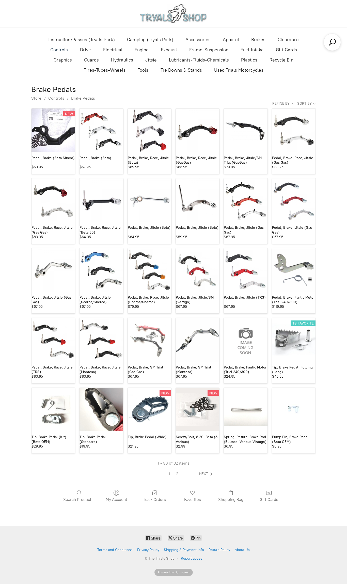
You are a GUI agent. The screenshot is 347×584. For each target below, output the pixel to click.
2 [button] (177, 473)
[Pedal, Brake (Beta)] (101, 130)
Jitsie (151, 60)
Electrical (112, 50)
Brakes (258, 39)
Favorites (192, 499)
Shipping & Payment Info (184, 550)
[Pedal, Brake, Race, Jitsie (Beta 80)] (101, 200)
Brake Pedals (83, 98)
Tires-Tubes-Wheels (104, 70)
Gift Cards (286, 50)
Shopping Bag (230, 499)
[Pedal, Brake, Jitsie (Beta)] (149, 200)
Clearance (288, 39)
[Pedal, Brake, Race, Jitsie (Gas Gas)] (294, 130)
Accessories (198, 39)
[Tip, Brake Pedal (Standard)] (101, 409)
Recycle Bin (281, 60)
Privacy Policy (148, 550)
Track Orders (154, 499)
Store (36, 98)
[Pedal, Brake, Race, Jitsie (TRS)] (53, 339)
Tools (143, 70)
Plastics (249, 60)
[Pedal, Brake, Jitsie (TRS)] (245, 270)
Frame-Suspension (208, 50)
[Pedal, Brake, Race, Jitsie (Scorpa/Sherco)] (149, 270)
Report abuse (191, 558)
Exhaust (169, 50)
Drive (85, 50)
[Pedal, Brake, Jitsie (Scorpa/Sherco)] (101, 270)
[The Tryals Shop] (173, 14)
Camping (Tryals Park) (150, 39)
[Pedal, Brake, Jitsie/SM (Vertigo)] (197, 270)
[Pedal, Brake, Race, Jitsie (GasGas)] (197, 130)
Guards (91, 60)
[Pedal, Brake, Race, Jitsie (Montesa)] (101, 339)
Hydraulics (122, 60)
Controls (59, 50)
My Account (116, 499)
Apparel (231, 39)
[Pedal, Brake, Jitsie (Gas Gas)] (245, 200)
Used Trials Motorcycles (238, 70)
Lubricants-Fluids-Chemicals (199, 60)
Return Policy (219, 550)
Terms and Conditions (115, 550)
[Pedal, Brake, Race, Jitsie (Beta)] (149, 130)
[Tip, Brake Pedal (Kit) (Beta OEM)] (53, 409)
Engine (142, 50)
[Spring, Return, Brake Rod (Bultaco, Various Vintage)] (245, 409)
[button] (206, 474)
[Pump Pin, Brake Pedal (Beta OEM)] (294, 409)
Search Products (78, 499)
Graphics (63, 60)
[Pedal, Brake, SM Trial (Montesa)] (197, 339)
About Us (242, 550)
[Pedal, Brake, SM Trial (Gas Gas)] (149, 339)
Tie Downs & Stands (181, 70)
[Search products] (332, 42)
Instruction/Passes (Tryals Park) (81, 39)
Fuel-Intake (252, 50)
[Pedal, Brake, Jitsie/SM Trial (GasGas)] (245, 130)
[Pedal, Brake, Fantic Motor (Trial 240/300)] (294, 270)
